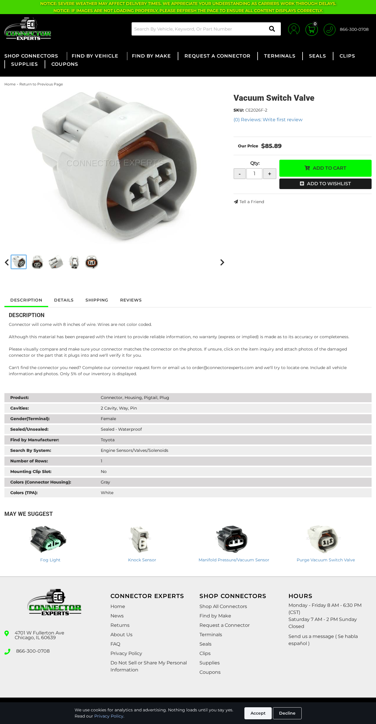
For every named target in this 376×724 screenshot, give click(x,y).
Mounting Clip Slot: (30, 471)
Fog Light (50, 560)
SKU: (239, 110)
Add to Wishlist (329, 183)
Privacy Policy (108, 716)
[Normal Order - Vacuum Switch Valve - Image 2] (37, 262)
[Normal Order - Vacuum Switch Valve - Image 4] (74, 262)
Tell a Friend (251, 201)
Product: (19, 397)
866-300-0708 (33, 651)
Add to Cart (329, 168)
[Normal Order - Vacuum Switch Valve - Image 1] (19, 262)
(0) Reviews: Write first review (268, 119)
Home (10, 84)
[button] (206, 29)
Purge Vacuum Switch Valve (326, 560)
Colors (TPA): (24, 492)
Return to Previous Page (41, 84)
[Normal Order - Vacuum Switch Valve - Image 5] (91, 262)
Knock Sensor (142, 560)
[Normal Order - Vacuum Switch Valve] (114, 165)
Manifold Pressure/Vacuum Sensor (234, 560)
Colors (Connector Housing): (40, 482)
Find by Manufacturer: (34, 439)
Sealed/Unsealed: (29, 429)
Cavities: (19, 408)
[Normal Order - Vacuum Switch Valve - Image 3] (56, 262)
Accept (258, 713)
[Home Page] (54, 607)
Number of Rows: (29, 461)
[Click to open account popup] (294, 28)
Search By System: (30, 450)
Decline (287, 713)
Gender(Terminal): (30, 418)
